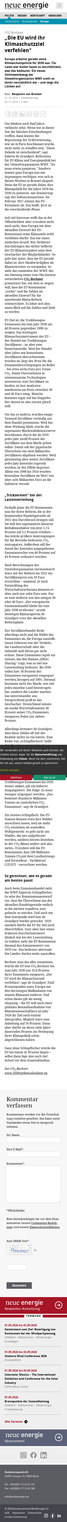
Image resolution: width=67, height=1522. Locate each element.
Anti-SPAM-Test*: (18, 1241)
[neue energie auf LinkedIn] (43, 1455)
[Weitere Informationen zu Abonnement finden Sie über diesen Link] (58, 1437)
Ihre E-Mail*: (15, 1149)
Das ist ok (49, 777)
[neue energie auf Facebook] (33, 1455)
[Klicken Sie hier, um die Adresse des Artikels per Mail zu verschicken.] (36, 114)
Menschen (55, 15)
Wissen (22, 15)
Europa (44, 21)
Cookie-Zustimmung (16, 1517)
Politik (9, 15)
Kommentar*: (16, 1163)
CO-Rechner (33, 279)
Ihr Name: (13, 1135)
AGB (7, 1512)
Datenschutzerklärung (45, 1227)
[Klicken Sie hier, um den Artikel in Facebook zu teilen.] (8, 114)
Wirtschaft (37, 15)
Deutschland (12, 21)
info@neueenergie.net (17, 1496)
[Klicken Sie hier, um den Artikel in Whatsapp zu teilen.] (29, 114)
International (8, 27)
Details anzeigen (9, 770)
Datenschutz (35, 1512)
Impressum (18, 1512)
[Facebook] (52, 1515)
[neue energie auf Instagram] (23, 1455)
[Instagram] (46, 1515)
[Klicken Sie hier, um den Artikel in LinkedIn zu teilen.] (22, 114)
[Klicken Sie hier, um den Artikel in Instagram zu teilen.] (15, 114)
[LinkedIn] (59, 1515)
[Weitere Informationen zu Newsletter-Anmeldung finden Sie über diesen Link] (58, 1305)
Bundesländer (29, 21)
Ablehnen (16, 777)
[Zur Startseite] (26, 6)
